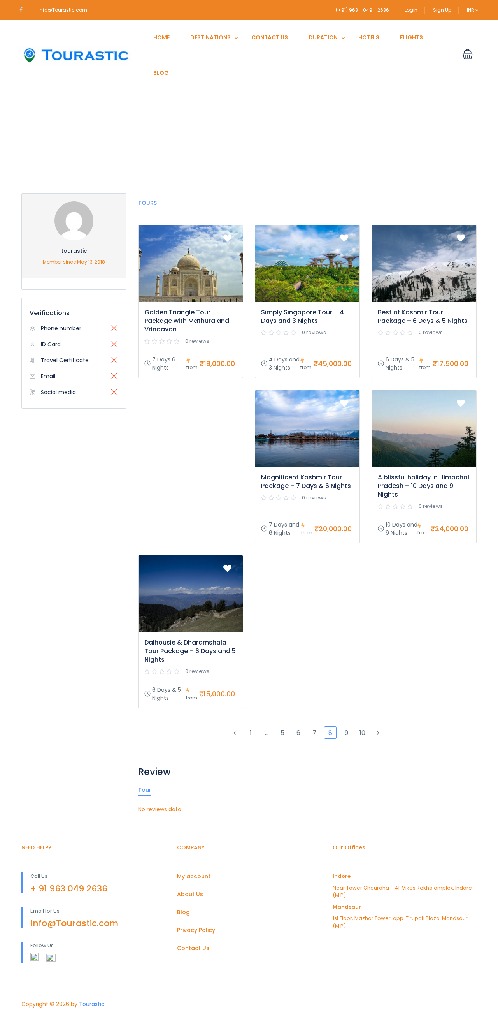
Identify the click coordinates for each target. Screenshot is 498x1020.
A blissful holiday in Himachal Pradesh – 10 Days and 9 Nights (423, 486)
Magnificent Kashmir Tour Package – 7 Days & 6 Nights (306, 481)
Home (161, 37)
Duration (323, 37)
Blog (161, 73)
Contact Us (269, 37)
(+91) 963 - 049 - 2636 (362, 10)
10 (362, 732)
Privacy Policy (196, 930)
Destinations (210, 37)
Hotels (368, 37)
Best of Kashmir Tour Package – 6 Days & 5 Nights (423, 316)
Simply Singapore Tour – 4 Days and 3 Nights (302, 316)
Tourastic (92, 1004)
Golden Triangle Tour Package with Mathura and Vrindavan (186, 321)
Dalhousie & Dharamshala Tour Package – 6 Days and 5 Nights (190, 651)
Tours (147, 203)
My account (193, 876)
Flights (411, 37)
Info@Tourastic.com (63, 10)
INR (471, 10)
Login (411, 10)
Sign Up (442, 10)
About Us (190, 894)
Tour (144, 790)
